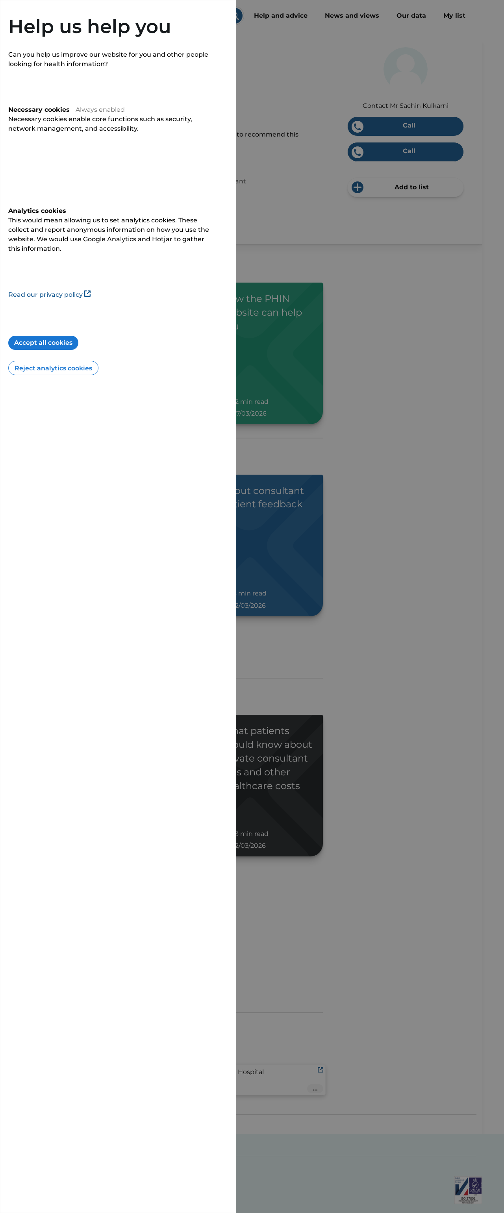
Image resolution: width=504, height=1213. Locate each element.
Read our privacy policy (45, 294)
